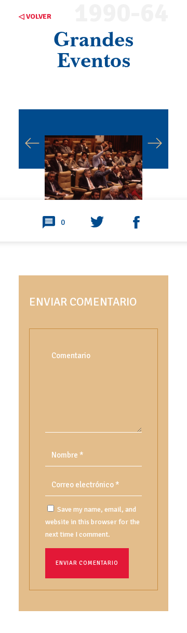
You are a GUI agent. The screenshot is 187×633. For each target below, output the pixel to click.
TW (97, 223)
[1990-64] (93, 162)
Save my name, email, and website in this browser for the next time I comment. (92, 522)
